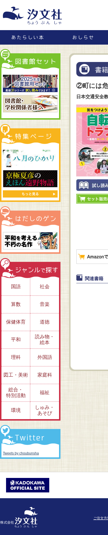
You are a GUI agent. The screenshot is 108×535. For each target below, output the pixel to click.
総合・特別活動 (16, 392)
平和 (16, 339)
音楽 (45, 304)
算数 (16, 304)
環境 (16, 410)
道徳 (45, 322)
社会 (45, 286)
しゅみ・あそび (44, 410)
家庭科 (44, 375)
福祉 (45, 392)
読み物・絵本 (44, 339)
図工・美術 (15, 375)
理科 (16, 357)
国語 (16, 286)
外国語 (44, 357)
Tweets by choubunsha (21, 453)
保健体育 (16, 322)
